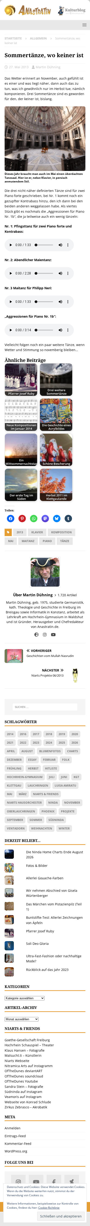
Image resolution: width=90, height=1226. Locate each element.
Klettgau (14, 786)
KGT (76, 777)
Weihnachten (41, 828)
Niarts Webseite (17, 1061)
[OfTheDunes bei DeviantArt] (71, 1182)
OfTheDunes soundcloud (24, 1076)
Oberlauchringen (21, 811)
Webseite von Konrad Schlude (28, 1102)
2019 (62, 734)
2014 (10, 734)
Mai (10, 541)
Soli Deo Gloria (37, 943)
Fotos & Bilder (37, 865)
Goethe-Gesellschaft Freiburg (27, 1040)
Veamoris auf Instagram (23, 1097)
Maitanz (28, 541)
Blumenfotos (50, 751)
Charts (72, 751)
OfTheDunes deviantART (23, 1071)
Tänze (64, 541)
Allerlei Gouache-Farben (44, 878)
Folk (65, 760)
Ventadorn (16, 828)
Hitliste (51, 768)
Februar (49, 760)
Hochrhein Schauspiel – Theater (29, 1045)
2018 (49, 734)
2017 (36, 734)
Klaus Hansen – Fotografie (25, 1050)
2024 (49, 743)
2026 (75, 743)
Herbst (33, 768)
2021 (10, 743)
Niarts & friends (46, 794)
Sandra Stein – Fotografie (24, 1086)
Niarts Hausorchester (24, 803)
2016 (23, 734)
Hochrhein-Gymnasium (24, 777)
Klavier (37, 532)
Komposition (61, 532)
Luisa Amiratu (65, 786)
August (27, 751)
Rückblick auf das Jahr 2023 (47, 969)
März (23, 794)
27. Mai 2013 (19, 67)
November (72, 803)
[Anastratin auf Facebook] (54, 1182)
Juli (51, 777)
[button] (83, 24)
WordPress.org (16, 1151)
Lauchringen (38, 786)
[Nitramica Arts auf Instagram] (18, 1182)
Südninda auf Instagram (23, 1091)
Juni (64, 777)
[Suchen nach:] (45, 707)
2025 (62, 743)
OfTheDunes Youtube (21, 1081)
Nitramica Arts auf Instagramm (29, 1066)
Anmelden (13, 1128)
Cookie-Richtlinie (49, 1208)
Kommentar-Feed (18, 1143)
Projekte (68, 811)
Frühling (14, 768)
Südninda (56, 820)
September (15, 820)
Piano (47, 541)
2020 (75, 734)
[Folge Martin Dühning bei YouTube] (52, 634)
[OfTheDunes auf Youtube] (36, 1182)
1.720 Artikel (67, 595)
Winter (64, 828)
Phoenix (48, 811)
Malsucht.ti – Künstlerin (23, 1055)
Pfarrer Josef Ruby (40, 931)
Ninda (53, 803)
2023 (36, 743)
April (11, 751)
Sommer (36, 820)
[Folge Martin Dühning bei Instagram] (43, 634)
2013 (20, 532)
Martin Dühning (48, 67)
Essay (32, 760)
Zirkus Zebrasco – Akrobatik (26, 1107)
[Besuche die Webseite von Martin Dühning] (36, 634)
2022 (23, 743)
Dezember (14, 760)
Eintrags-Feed (15, 1136)
